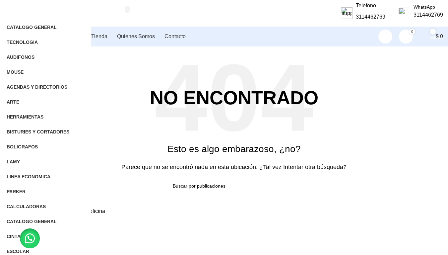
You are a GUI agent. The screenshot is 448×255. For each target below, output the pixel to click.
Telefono (366, 5)
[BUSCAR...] (127, 9)
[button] (30, 238)
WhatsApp (424, 7)
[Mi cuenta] (385, 36)
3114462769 (370, 17)
